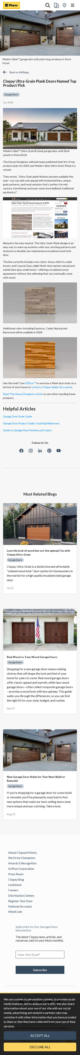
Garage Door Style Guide (17, 416)
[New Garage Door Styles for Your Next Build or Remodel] (40, 750)
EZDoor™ (30, 383)
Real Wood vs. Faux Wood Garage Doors (32, 657)
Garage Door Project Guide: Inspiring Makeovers (31, 423)
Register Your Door (20, 901)
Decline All (40, 1047)
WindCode (15, 911)
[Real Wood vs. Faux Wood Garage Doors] (40, 630)
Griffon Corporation (21, 868)
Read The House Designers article (23, 394)
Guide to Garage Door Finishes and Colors (27, 430)
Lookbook (15, 884)
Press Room (15, 874)
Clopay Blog (16, 879)
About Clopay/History (22, 852)
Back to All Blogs (19, 72)
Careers (13, 890)
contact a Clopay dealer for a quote (51, 387)
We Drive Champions (21, 857)
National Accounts (20, 906)
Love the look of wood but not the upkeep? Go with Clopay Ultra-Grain (38, 552)
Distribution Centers (21, 895)
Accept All (40, 1036)
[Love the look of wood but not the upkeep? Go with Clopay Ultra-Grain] (40, 524)
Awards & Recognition (22, 863)
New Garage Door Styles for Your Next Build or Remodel (36, 778)
